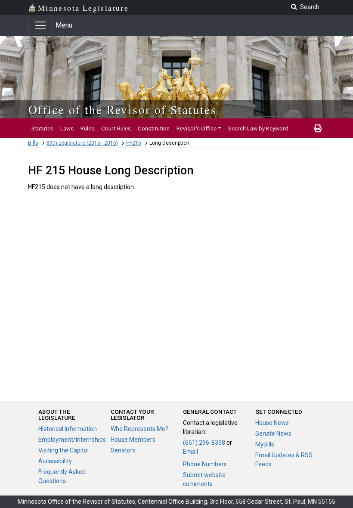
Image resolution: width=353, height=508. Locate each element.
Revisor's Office (196, 128)
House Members (133, 439)
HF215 (133, 143)
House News (272, 422)
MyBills (264, 444)
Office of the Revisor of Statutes (122, 109)
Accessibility (55, 461)
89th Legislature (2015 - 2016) (82, 143)
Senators (123, 450)
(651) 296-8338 (204, 442)
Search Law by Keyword (258, 128)
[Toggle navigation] (40, 25)
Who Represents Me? (139, 428)
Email (190, 451)
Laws (67, 128)
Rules (87, 128)
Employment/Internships (72, 439)
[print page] (317, 128)
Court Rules (116, 128)
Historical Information (67, 428)
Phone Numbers (205, 464)
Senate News (273, 433)
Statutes (42, 128)
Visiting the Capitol (63, 450)
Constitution (154, 128)
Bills (33, 143)
